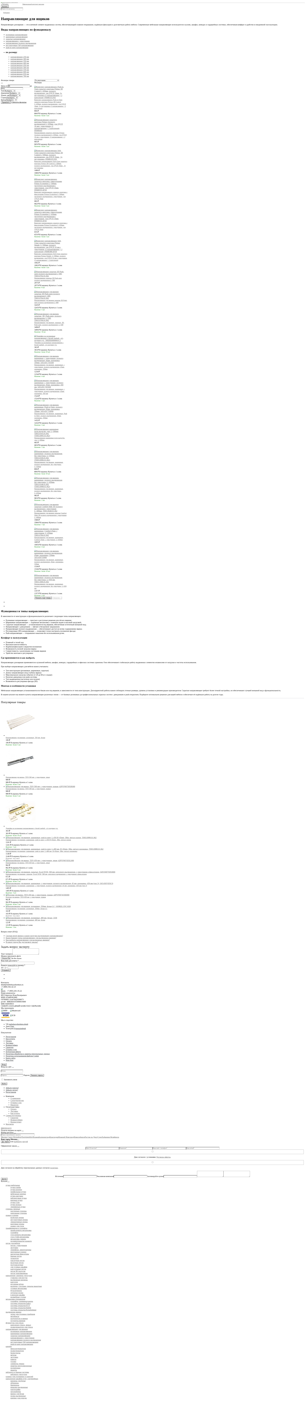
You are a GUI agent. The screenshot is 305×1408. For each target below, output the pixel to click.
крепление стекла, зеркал (20, 1325)
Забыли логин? (12, 1090)
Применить (6, 102)
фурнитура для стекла (14, 1323)
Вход (4, 1064)
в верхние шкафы (17, 1295)
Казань (36, 1137)
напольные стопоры (18, 1213)
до (31, 86)
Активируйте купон (155, 1176)
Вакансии (14, 1105)
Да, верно (5, 1142)
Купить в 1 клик (54, 113)
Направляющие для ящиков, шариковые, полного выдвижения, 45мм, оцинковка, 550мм (49, 562)
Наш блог (10, 1060)
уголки (13, 1361)
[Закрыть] (13, 1067)
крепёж (9, 1346)
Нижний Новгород (66, 1137)
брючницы (14, 1385)
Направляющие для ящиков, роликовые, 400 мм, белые (25, 920)
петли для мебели (13, 1243)
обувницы (14, 1383)
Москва (4, 1137)
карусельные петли (18, 1269)
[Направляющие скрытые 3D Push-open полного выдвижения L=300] (49, 276)
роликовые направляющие (21, 1331)
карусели (14, 1282)
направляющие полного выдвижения (25, 1340)
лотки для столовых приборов (22, 1314)
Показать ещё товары (43, 598)
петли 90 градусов (17, 1271)
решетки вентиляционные (21, 1366)
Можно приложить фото (11, 956)
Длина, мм (5, 95)
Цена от (4, 86)
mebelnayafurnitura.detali (18, 1024)
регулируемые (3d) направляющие (24, 1342)
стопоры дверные (13, 1209)
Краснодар (54, 1137)
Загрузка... (57, 598)
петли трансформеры (19, 1273)
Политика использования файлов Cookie (22, 1056)
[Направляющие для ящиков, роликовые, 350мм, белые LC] (38, 906)
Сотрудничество (17, 1100)
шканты (13, 1370)
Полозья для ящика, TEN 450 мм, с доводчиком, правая (26, 897)
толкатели (14, 1258)
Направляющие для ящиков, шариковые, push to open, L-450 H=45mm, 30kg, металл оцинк (38, 840)
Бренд (3, 100)
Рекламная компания (105, 1176)
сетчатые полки (16, 1293)
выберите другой (21, 1142)
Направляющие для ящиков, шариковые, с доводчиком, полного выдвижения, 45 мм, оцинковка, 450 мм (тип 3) (46, 886)
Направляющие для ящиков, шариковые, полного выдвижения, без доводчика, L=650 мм (50, 586)
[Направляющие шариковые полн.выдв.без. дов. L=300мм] (49, 436)
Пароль (26, 1075)
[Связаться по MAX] (4, 991)
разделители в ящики (19, 1319)
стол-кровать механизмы (20, 1235)
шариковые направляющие (21, 1334)
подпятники (15, 1368)
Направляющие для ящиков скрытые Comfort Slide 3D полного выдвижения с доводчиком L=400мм (50, 515)
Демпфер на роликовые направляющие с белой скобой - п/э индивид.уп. (32, 828)
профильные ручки (18, 1192)
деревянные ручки (17, 1207)
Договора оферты (163, 1157)
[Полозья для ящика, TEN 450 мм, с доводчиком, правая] (37, 895)
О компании (15, 1098)
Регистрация (11, 1037)
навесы (13, 1359)
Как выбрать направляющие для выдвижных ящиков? (28, 940)
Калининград (44, 1137)
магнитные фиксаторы (19, 1254)
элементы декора (17, 1364)
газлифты (14, 1233)
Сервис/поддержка (13, 1116)
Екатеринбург (27, 1137)
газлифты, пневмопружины (21, 1301)
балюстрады (15, 1353)
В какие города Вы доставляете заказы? (22, 942)
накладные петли (17, 1260)
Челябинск (114, 1137)
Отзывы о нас (11, 1050)
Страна (4, 98)
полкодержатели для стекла (21, 1327)
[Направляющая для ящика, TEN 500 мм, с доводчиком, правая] (40, 786)
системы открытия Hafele (20, 1308)
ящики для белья (17, 1394)
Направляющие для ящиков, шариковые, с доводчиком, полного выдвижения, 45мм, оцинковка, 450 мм (49, 391)
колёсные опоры (17, 1217)
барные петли (16, 1256)
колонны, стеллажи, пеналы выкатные (26, 1286)
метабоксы (14, 1316)
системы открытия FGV (20, 1306)
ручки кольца (15, 1205)
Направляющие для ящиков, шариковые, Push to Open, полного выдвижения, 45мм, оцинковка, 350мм (50, 416)
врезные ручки (16, 1200)
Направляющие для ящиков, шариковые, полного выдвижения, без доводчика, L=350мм (48, 464)
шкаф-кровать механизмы (20, 1230)
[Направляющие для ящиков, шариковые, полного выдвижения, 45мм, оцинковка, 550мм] (49, 557)
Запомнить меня (10, 1080)
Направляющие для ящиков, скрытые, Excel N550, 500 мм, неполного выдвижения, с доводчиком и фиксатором (46, 874)
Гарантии (9, 1047)
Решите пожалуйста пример (13, 965)
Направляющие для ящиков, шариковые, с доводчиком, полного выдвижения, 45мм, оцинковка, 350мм (49, 367)
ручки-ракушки (16, 1196)
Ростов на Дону (91, 1137)
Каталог (5, 6)
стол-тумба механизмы (19, 1237)
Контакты (10, 1124)
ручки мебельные (13, 1185)
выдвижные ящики (13, 1312)
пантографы (15, 1389)
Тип (2, 91)
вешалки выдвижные (19, 1387)
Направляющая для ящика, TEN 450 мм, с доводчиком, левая (28, 863)
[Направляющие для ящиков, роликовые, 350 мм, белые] (21, 735)
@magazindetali (20, 1028)
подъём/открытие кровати (21, 1241)
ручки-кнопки (16, 1190)
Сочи (99, 1137)
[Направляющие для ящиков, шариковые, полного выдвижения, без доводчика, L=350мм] (49, 460)
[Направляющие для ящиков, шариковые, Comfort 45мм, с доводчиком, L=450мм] (49, 535)
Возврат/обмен (12, 1045)
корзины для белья (17, 1381)
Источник (59, 1176)
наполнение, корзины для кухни (19, 1276)
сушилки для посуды (18, 1278)
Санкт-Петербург (15, 1137)
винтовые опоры (17, 1224)
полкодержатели (17, 1351)
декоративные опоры (19, 1222)
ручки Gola (15, 1202)
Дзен (12, 1026)
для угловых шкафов (18, 1267)
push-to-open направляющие (21, 1344)
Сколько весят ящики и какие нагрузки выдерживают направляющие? (34, 936)
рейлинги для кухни (18, 1374)
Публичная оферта (13, 1052)
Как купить (10, 1039)
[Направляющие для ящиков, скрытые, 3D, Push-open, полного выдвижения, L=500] (49, 320)
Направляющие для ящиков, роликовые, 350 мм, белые (25, 738)
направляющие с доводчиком (22, 1338)
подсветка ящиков (17, 1321)
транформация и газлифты (16, 1228)
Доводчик (5, 93)
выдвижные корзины (19, 1280)
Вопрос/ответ (15, 1122)
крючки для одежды (18, 1398)
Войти (4, 1084)
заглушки (14, 1248)
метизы (13, 1355)
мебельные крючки (18, 1194)
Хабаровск (106, 1137)
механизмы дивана (18, 1239)
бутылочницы (16, 1291)
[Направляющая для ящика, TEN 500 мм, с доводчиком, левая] (21, 775)
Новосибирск (79, 1137)
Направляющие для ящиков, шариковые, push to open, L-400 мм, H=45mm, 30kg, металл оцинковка (41, 851)
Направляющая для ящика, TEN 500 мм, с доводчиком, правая (28, 789)
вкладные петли (17, 1263)
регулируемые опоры (19, 1220)
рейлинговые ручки (18, 1198)
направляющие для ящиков (17, 1329)
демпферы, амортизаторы (20, 1250)
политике (54, 1168)
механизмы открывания (15, 1299)
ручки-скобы (15, 1187)
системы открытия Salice (20, 1303)
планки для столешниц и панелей (19, 1377)
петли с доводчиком (18, 1245)
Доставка (9, 1043)
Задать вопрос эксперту (15, 946)
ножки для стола (17, 1226)
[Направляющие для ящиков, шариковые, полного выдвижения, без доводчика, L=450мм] (49, 487)
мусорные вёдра (17, 1284)
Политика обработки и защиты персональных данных (28, 1054)
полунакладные (16, 1265)
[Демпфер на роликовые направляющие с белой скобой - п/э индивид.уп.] (49, 340)
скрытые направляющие (20, 1336)
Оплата (9, 1041)
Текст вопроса (7, 954)
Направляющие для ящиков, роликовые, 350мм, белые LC (26, 909)
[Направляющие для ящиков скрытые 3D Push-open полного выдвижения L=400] (49, 298)
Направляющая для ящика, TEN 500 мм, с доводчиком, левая (28, 777)
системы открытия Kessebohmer (23, 1310)
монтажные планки (18, 1252)
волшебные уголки (18, 1297)
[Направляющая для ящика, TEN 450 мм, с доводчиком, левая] (40, 861)
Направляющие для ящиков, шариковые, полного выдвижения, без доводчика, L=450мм (48, 491)
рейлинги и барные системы (17, 1372)
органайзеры (15, 1392)
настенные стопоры (18, 1211)
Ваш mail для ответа (10, 961)
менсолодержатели (18, 1349)
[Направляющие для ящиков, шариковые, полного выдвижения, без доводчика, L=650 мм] (49, 582)
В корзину (43, 113)
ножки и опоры (12, 1215)
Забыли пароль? (12, 1088)
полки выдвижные (18, 1396)
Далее (4, 1179)
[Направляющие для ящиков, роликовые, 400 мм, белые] (31, 918)
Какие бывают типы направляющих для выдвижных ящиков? (31, 938)
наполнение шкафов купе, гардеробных (22, 1379)
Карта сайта (10, 1058)
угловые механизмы (18, 1288)
